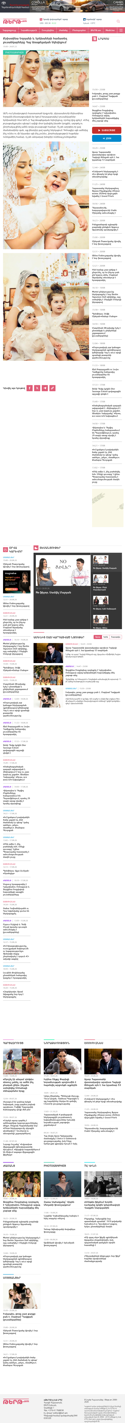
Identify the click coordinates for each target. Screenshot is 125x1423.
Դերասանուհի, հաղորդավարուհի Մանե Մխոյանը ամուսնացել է (104, 210)
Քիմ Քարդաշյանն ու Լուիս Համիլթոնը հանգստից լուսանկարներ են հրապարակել (105, 373)
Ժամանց (7, 640)
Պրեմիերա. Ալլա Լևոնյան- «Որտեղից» (16, 872)
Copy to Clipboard (52, 388)
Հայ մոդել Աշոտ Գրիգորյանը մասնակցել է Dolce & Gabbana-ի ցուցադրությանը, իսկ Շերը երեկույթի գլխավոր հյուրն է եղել (60, 1140)
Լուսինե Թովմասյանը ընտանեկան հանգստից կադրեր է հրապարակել (15, 975)
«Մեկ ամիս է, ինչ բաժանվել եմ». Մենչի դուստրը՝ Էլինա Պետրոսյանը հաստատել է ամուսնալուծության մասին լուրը (106, 476)
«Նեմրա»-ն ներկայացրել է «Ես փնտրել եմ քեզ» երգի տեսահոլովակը (105, 174)
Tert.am (15, 21)
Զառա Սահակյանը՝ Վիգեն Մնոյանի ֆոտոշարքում (59, 1203)
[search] (118, 21)
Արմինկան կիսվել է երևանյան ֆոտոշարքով (59, 1244)
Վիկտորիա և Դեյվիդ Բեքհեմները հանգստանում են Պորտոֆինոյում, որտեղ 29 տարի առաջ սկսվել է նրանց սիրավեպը (106, 432)
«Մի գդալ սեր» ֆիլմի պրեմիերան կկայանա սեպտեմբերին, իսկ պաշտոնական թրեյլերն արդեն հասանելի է (101, 1241)
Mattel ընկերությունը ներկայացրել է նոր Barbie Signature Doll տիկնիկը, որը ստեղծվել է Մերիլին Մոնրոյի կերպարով (106, 296)
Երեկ (106, 637)
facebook (30, 388)
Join (108, 138)
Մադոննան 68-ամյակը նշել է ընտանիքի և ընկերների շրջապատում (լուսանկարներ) (106, 332)
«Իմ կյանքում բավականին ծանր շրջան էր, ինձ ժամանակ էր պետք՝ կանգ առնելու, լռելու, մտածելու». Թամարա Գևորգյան (106, 454)
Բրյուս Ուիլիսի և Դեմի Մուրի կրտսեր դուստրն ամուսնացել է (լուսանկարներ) (15, 928)
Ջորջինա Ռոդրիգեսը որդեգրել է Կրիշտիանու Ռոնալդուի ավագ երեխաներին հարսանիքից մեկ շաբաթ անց (105, 115)
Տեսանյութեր (50, 547)
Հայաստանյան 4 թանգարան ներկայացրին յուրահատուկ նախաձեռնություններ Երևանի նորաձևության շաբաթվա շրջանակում (59, 1119)
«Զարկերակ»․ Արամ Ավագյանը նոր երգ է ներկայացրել (13, 994)
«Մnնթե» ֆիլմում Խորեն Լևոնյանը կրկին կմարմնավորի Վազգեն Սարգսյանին (102, 1205)
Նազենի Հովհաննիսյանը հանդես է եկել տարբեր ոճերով (61, 1217)
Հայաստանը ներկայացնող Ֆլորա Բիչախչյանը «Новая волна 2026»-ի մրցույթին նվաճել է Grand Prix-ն (106, 192)
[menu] (121, 30)
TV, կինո (90, 1165)
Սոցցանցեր (8, 557)
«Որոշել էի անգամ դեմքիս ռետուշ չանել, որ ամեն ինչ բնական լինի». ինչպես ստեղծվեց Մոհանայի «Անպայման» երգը (18, 1085)
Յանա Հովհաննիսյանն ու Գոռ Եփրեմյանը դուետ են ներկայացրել (16, 911)
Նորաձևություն (57, 1043)
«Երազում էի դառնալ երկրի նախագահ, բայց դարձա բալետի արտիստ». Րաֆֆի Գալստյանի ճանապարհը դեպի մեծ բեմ (19, 1106)
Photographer (14, 52)
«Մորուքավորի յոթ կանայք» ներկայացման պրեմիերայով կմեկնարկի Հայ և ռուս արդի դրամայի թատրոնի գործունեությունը (106, 352)
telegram (45, 388)
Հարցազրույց (13, 1043)
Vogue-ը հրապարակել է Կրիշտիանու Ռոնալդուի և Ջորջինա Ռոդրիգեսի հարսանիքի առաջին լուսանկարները (16, 889)
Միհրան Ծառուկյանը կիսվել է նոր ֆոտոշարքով (106, 242)
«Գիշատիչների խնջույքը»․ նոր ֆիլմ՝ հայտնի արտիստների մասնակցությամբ (102, 1258)
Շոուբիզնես (9, 613)
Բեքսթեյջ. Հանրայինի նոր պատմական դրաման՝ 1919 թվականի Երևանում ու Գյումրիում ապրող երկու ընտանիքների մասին (103, 1222)
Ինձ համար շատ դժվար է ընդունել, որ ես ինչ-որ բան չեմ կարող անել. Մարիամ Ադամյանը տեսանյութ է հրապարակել (105, 274)
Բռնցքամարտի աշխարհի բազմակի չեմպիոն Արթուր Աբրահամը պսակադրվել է (105, 227)
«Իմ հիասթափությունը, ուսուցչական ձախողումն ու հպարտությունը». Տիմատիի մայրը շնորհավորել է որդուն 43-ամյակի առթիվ (16, 952)
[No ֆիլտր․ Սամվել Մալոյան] (63, 570)
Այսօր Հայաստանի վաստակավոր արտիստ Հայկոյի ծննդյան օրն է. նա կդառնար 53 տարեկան (105, 156)
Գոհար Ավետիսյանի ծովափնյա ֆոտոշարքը (59, 1230)
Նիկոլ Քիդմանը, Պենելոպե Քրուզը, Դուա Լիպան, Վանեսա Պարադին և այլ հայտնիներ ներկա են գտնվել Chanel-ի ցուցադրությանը (61, 1100)
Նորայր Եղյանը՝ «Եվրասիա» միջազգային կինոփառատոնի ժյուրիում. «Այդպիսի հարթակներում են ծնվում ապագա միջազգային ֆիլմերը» (21, 1149)
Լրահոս (103, 38)
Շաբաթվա (115, 637)
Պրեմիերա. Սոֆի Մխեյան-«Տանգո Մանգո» (104, 315)
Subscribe (108, 130)
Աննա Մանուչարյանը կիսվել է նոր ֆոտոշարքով (106, 256)
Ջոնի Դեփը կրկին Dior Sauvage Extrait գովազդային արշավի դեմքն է (106, 391)
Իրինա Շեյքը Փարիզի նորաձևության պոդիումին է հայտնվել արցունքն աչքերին (60, 1082)
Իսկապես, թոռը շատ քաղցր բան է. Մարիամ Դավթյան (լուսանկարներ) (106, 96)
